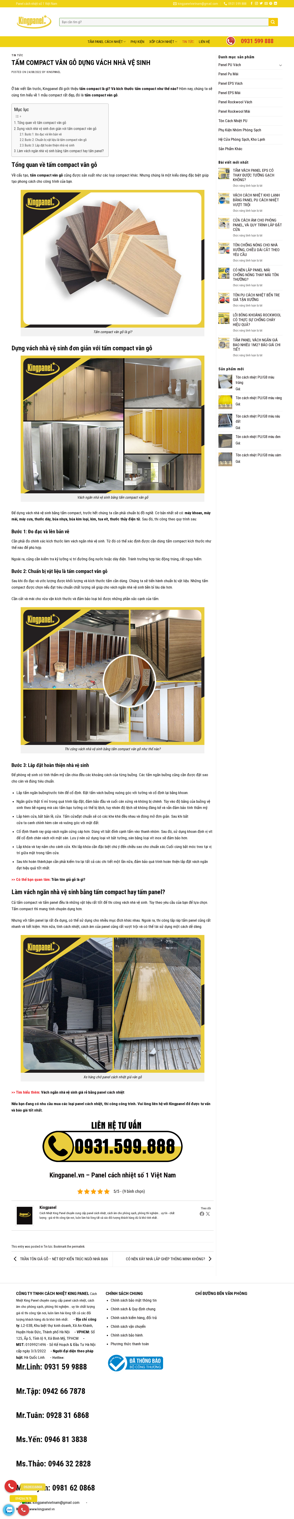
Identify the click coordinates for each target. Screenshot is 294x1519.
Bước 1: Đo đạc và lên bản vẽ (43, 134)
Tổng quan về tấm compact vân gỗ (41, 123)
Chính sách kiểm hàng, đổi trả (134, 1317)
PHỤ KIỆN (137, 42)
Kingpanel (54, 72)
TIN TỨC (188, 42)
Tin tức (17, 55)
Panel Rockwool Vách (235, 102)
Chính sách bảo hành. (127, 1335)
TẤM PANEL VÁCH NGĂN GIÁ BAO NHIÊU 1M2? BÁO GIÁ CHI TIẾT (256, 345)
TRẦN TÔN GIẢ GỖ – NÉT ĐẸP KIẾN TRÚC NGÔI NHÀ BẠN (63, 1259)
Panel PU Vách (229, 64)
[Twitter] (208, 1213)
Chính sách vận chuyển (128, 1326)
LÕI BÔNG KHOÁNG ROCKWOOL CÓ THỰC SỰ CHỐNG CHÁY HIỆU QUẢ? (257, 320)
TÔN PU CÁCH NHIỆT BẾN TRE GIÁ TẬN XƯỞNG (256, 297)
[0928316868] (11, 1486)
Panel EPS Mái (229, 92)
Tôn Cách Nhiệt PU (232, 120)
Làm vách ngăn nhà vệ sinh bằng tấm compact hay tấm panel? (60, 151)
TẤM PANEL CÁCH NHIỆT (105, 42)
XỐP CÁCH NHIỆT (161, 42)
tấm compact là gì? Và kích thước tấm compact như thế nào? (128, 88)
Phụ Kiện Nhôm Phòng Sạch (239, 130)
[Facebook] (202, 1213)
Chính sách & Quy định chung (133, 1309)
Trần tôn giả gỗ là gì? (68, 879)
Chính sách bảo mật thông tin (134, 1300)
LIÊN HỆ (204, 42)
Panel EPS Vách (230, 83)
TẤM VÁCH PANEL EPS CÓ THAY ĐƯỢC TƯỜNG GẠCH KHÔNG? (253, 175)
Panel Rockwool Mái (234, 111)
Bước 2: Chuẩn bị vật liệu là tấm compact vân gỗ (56, 140)
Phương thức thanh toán (130, 1344)
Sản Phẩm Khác (230, 148)
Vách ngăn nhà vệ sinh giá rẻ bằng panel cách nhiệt (82, 1092)
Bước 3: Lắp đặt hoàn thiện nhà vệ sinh (49, 145)
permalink (78, 1246)
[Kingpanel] (24, 1215)
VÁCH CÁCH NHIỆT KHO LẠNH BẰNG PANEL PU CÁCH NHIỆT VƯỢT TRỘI (256, 200)
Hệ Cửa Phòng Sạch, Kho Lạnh (241, 139)
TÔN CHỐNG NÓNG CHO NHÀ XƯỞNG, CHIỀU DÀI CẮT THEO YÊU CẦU (256, 250)
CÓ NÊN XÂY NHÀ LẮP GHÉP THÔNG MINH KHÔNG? (166, 1259)
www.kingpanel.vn (42, 1509)
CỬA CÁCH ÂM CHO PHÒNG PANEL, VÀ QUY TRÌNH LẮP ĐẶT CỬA (257, 225)
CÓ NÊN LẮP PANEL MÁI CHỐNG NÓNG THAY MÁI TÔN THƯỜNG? (256, 275)
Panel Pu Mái (228, 74)
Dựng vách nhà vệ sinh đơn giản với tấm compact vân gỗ (56, 129)
